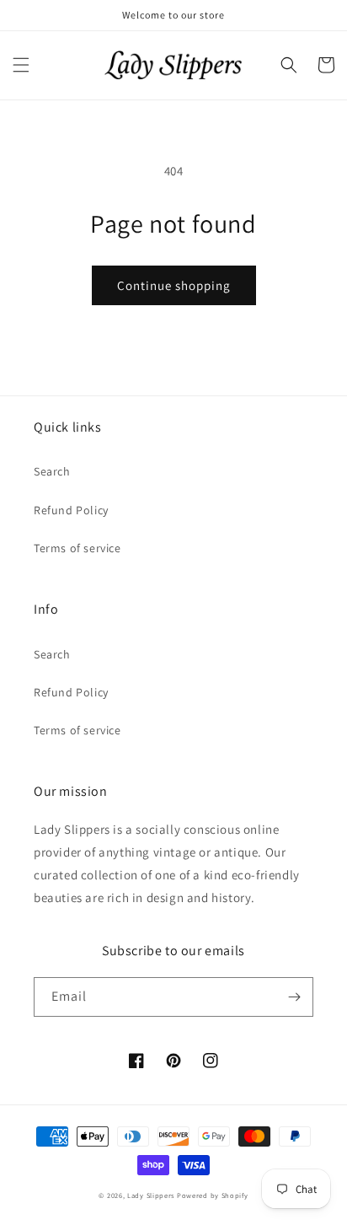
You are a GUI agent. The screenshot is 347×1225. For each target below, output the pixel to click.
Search (52, 471)
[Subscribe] (293, 997)
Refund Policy (71, 510)
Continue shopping (174, 285)
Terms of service (77, 548)
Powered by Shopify (212, 1195)
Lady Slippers (150, 1195)
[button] (21, 64)
